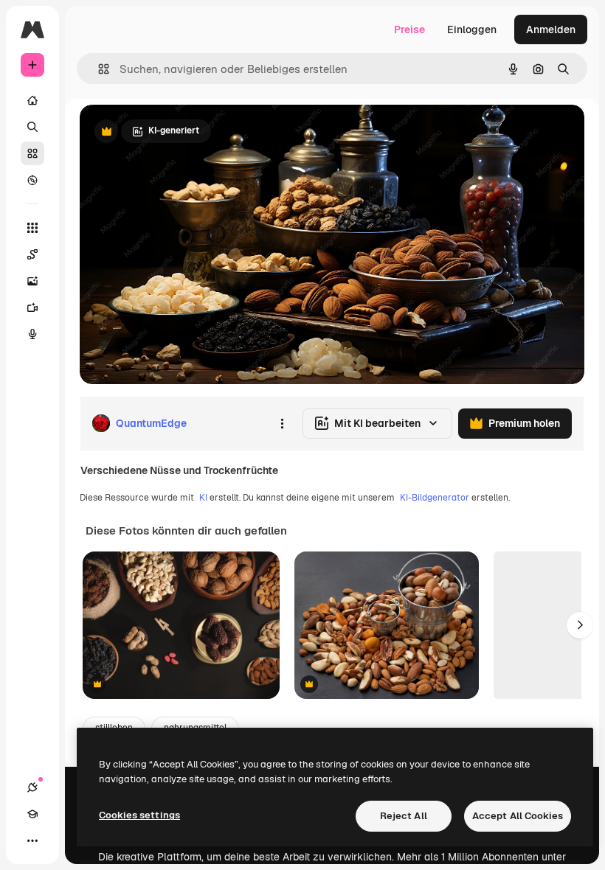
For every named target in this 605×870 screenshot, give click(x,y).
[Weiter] (580, 625)
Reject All (403, 816)
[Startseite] (32, 100)
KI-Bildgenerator (434, 498)
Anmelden (550, 29)
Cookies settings (139, 815)
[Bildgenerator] (32, 281)
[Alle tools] (32, 228)
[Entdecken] (32, 180)
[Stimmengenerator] (32, 334)
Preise (409, 29)
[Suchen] (32, 127)
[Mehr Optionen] (282, 423)
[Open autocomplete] (97, 68)
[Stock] (32, 153)
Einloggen (472, 29)
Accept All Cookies (517, 816)
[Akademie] (32, 814)
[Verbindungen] (32, 787)
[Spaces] (32, 254)
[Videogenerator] (32, 307)
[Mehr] (32, 840)
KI (203, 498)
